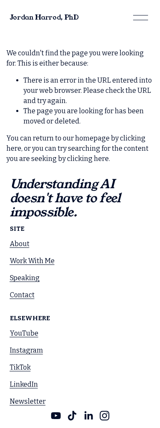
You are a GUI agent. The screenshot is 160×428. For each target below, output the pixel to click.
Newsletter (28, 401)
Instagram (26, 350)
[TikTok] (72, 416)
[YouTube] (56, 416)
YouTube (24, 333)
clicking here (88, 159)
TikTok (20, 367)
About (19, 244)
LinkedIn (24, 384)
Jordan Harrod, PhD (44, 17)
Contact (22, 295)
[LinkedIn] (88, 416)
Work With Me (32, 261)
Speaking (25, 278)
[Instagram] (104, 416)
